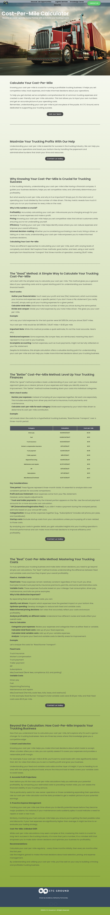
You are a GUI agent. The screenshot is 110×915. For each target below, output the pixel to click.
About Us (57, 5)
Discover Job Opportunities (41, 2)
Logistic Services (61, 2)
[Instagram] (55, 904)
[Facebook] (51, 904)
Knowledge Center (77, 2)
